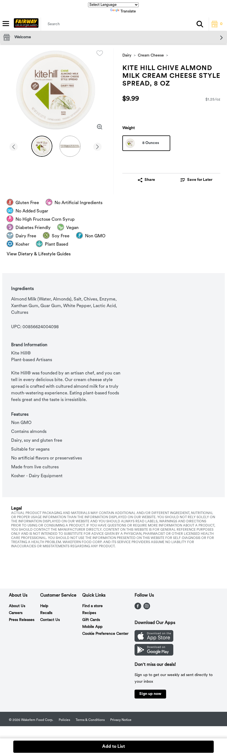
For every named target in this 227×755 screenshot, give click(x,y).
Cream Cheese (151, 55)
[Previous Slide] (13, 146)
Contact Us (50, 620)
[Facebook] (138, 608)
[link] (196, 180)
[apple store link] (154, 640)
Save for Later (199, 180)
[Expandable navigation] (5, 23)
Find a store (92, 606)
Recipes (89, 613)
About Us (17, 606)
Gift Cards (91, 620)
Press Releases (21, 620)
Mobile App (92, 627)
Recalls (46, 613)
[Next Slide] (97, 146)
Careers (15, 613)
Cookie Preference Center (105, 634)
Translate (128, 11)
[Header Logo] (25, 24)
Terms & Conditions (90, 720)
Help (44, 606)
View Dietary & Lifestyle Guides (39, 254)
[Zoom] (100, 127)
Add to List (113, 746)
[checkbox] (99, 53)
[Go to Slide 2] (70, 146)
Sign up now (150, 694)
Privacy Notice (120, 720)
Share (150, 180)
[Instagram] (146, 608)
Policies (64, 720)
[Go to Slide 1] (42, 146)
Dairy (126, 55)
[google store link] (154, 654)
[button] (200, 24)
